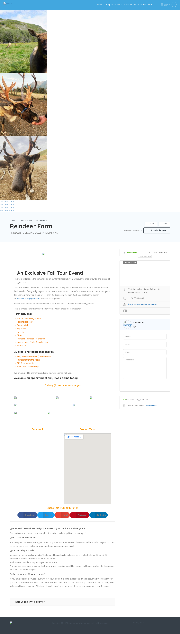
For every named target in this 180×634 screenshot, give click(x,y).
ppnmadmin (138, 322)
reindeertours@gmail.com (28, 298)
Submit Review (158, 230)
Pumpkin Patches (113, 4)
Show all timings (145, 256)
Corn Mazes (130, 4)
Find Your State (145, 4)
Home (100, 4)
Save (165, 224)
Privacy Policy (138, 622)
